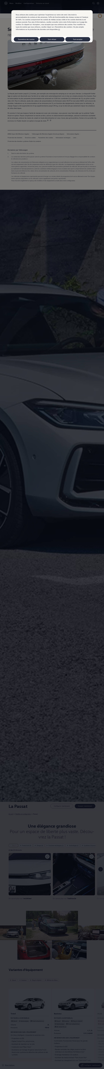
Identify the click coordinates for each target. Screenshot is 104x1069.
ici (59, 29)
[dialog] (52, 534)
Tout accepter (77, 39)
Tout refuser (52, 39)
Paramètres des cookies (26, 39)
